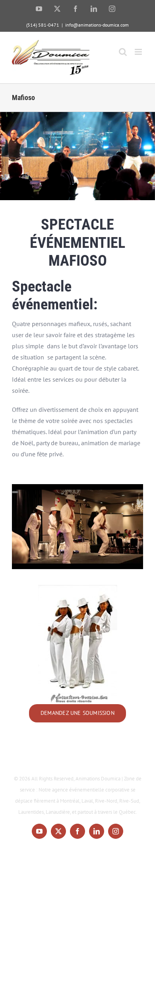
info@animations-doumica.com (97, 25)
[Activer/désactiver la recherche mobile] (123, 52)
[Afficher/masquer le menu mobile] (139, 52)
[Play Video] (15, 492)
